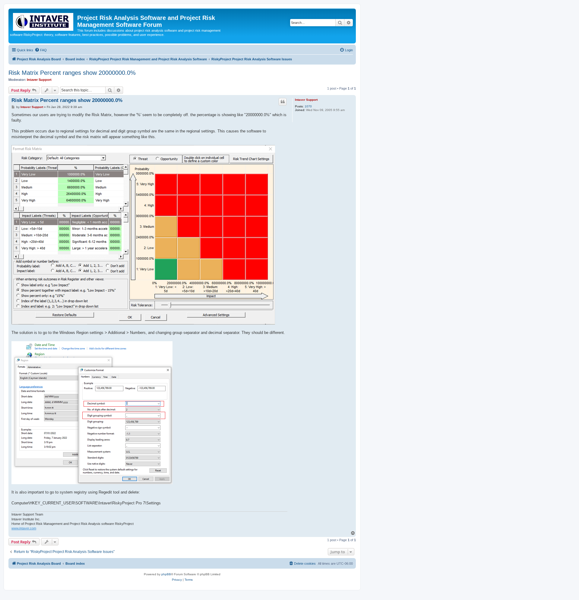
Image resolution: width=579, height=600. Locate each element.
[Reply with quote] (282, 101)
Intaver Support (39, 79)
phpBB (166, 574)
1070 (308, 106)
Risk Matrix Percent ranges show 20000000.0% (72, 72)
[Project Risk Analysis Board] (43, 20)
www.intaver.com (23, 528)
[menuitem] (41, 50)
